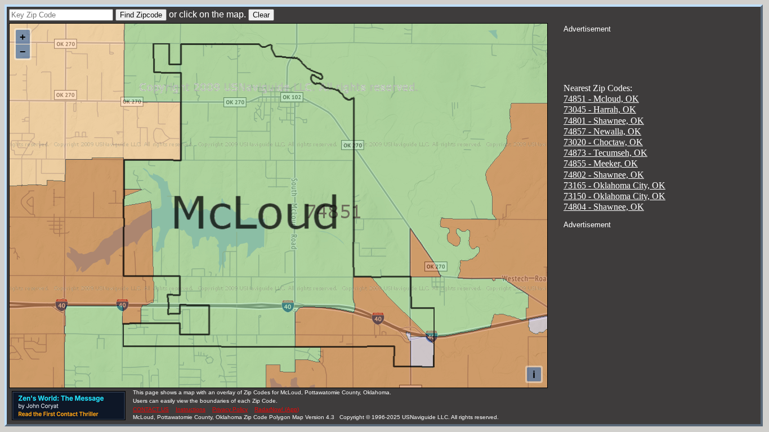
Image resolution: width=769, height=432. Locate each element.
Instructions (190, 409)
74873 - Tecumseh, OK (605, 153)
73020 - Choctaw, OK (603, 142)
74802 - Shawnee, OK (604, 174)
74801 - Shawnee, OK (604, 120)
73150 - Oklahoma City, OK (614, 196)
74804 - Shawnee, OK (604, 207)
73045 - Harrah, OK (600, 109)
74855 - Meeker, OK (601, 163)
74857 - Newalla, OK (602, 131)
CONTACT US (151, 409)
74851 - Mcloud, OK (601, 99)
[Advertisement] (662, 48)
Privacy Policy (230, 409)
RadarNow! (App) (276, 409)
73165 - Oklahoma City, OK (614, 185)
